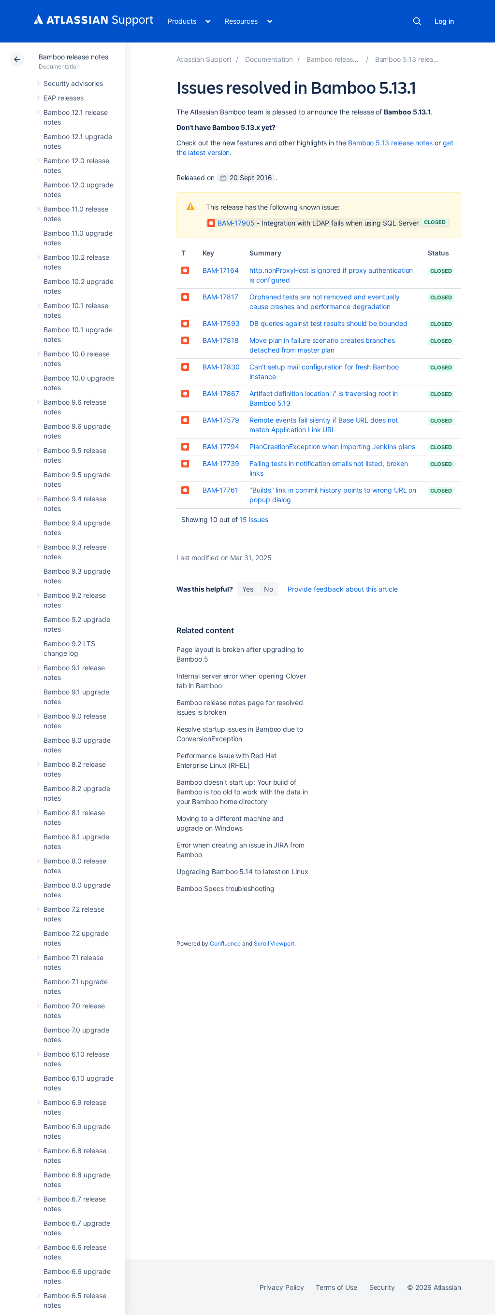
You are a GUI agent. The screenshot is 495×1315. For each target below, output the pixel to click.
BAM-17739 (221, 463)
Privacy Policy (282, 1287)
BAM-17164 (221, 270)
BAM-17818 (221, 340)
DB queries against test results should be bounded (328, 323)
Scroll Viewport (274, 943)
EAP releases (64, 98)
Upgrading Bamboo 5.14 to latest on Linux (242, 871)
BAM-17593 (221, 323)
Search (417, 21)
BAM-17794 (221, 446)
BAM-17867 (221, 393)
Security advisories (73, 83)
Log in (444, 21)
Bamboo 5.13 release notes (390, 143)
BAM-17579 (221, 420)
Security (382, 1287)
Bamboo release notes (73, 57)
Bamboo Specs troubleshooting (225, 888)
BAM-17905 (236, 223)
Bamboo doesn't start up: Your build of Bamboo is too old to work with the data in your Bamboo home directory (242, 792)
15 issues (253, 519)
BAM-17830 (221, 367)
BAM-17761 (220, 490)
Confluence (225, 943)
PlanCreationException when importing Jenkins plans (332, 446)
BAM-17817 (220, 297)
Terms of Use (336, 1287)
